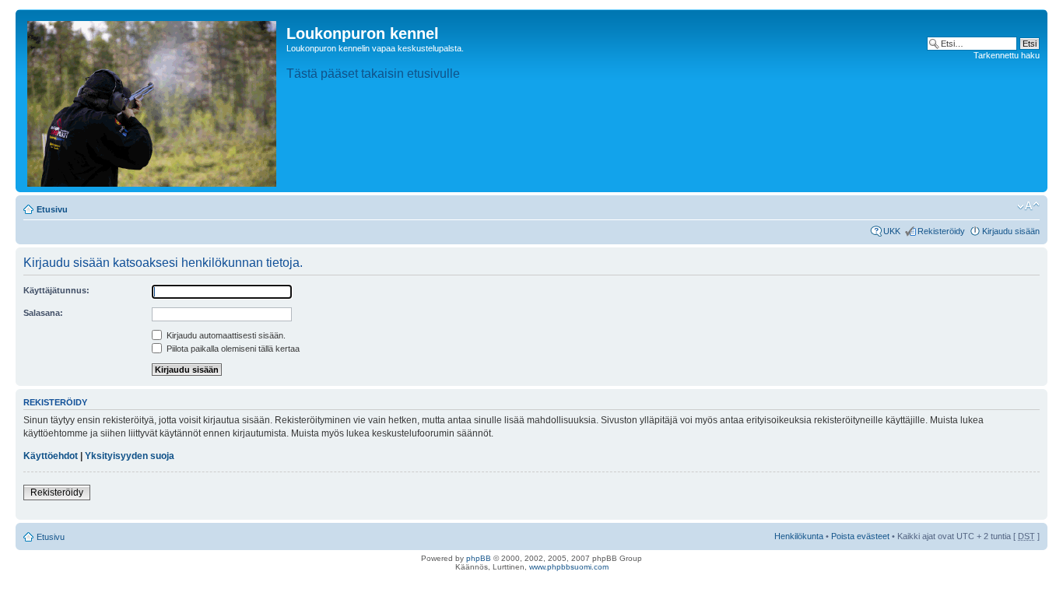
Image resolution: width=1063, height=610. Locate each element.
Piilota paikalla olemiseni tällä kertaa (232, 348)
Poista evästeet (860, 536)
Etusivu (52, 209)
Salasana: (43, 312)
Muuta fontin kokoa (1028, 206)
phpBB (478, 558)
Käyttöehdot (50, 455)
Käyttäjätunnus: (56, 290)
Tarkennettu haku (1007, 55)
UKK (891, 231)
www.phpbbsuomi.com (569, 567)
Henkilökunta (798, 536)
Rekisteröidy (941, 231)
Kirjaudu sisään (1011, 231)
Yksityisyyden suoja (129, 455)
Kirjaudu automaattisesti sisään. (225, 335)
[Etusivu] (152, 100)
